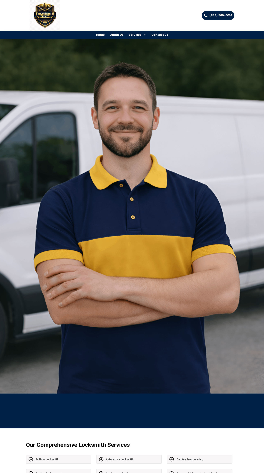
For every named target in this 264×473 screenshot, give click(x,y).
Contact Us (159, 35)
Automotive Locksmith (119, 459)
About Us (116, 35)
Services (135, 35)
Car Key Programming (190, 459)
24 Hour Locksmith (47, 459)
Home (100, 35)
